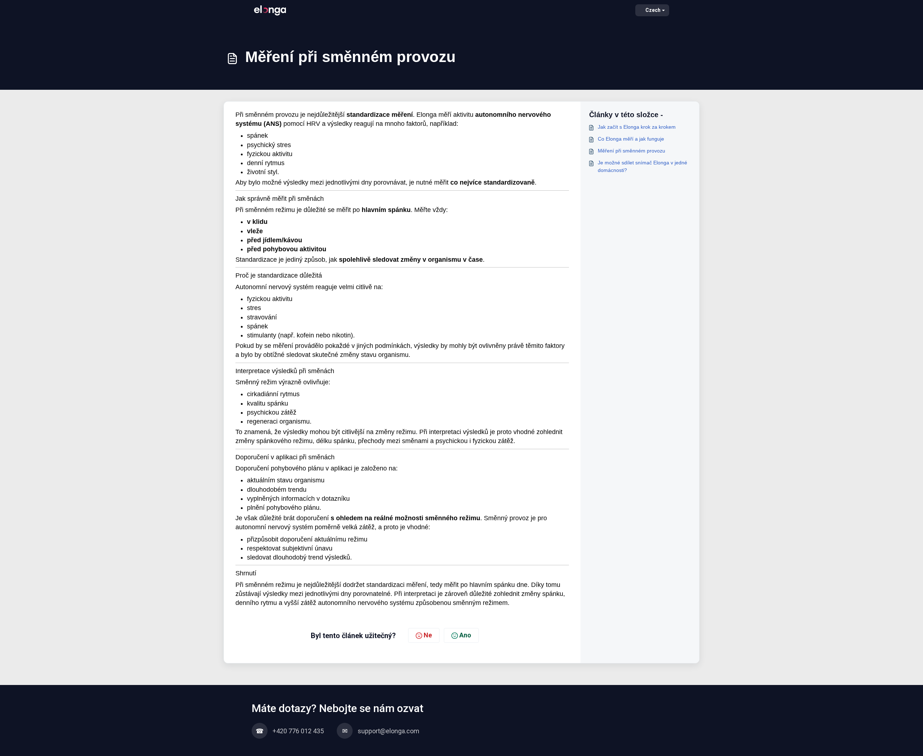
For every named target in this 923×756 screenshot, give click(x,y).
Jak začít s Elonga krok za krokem (637, 127)
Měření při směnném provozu (631, 151)
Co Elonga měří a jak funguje (631, 139)
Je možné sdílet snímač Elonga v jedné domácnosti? (642, 166)
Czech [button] (653, 10)
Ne (428, 635)
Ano (465, 635)
